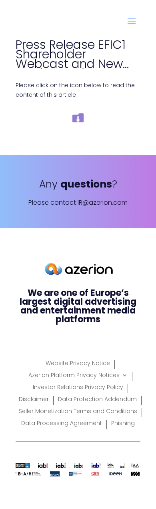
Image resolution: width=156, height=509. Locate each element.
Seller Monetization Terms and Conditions (78, 411)
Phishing (123, 423)
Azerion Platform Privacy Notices (74, 375)
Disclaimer (34, 399)
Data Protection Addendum (97, 399)
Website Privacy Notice (78, 363)
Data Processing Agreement (61, 423)
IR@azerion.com (103, 202)
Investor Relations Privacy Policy (78, 387)
